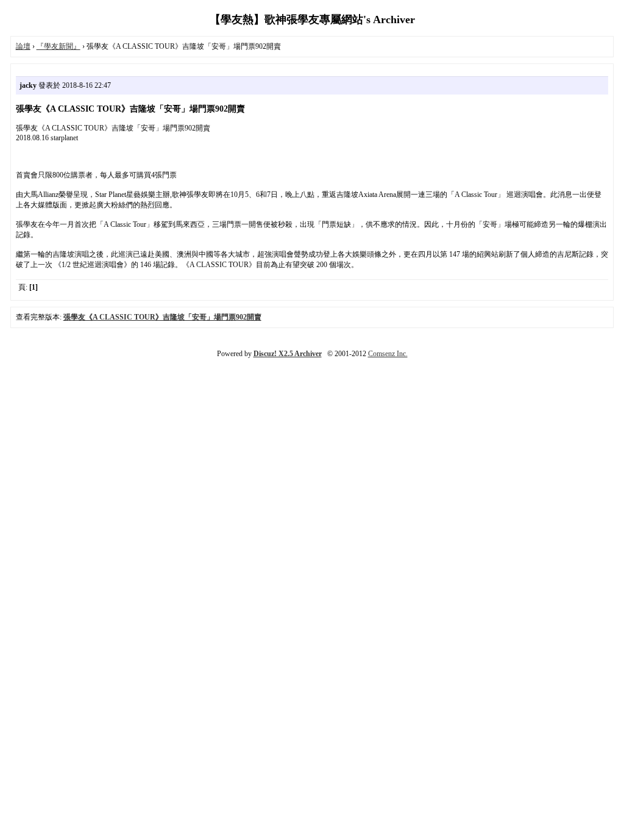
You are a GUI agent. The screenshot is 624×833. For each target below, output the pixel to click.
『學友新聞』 (58, 46)
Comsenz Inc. (388, 353)
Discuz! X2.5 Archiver (288, 353)
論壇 (23, 46)
